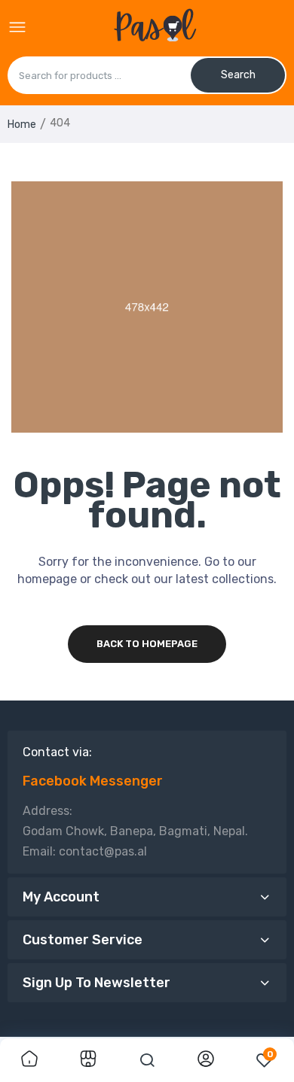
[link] (29, 1060)
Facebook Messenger (93, 781)
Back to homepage (147, 643)
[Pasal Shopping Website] (155, 27)
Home (22, 124)
